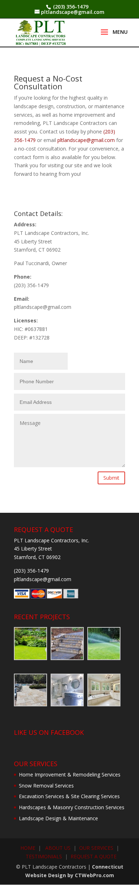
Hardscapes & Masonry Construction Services (71, 807)
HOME (27, 847)
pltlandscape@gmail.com (86, 140)
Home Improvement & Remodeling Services (69, 774)
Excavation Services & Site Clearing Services (69, 796)
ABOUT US (58, 847)
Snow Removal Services (46, 785)
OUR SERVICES (96, 847)
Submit (111, 477)
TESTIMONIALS (44, 856)
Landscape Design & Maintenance (58, 818)
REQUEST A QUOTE (94, 856)
